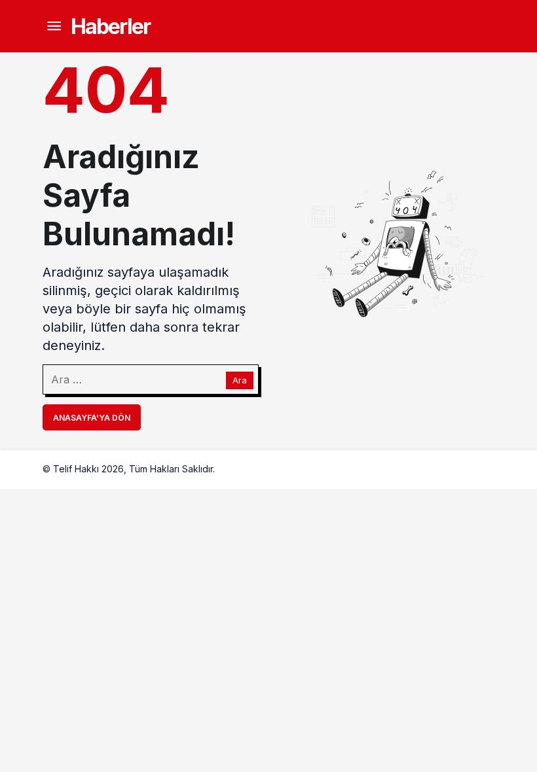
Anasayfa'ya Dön (91, 418)
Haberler (110, 26)
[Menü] (54, 26)
